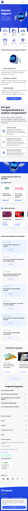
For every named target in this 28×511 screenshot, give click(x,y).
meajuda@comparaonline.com (10, 449)
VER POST (10, 308)
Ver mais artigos (14, 378)
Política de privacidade (17, 497)
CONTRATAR (11, 249)
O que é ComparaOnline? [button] (7, 390)
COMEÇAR (14, 98)
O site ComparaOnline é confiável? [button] (10, 406)
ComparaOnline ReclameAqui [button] (8, 403)
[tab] (14, 204)
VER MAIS (10, 264)
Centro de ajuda (4, 452)
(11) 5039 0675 (6, 446)
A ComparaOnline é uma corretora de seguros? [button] (10, 398)
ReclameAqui (5, 497)
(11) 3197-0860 (7, 455)
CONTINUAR (14, 507)
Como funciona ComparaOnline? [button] (9, 394)
